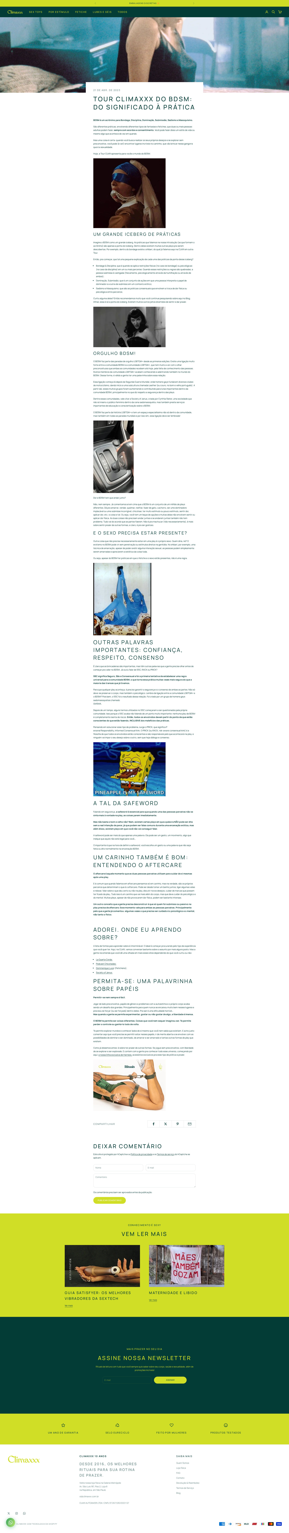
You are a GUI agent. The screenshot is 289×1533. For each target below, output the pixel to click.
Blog (178, 1492)
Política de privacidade (141, 1154)
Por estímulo (59, 11)
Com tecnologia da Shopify (42, 1524)
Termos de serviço (165, 1154)
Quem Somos (182, 1462)
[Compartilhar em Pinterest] (178, 1124)
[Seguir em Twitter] (8, 1513)
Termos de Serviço (185, 1488)
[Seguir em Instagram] (16, 1513)
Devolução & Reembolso (187, 1482)
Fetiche (81, 11)
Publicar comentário (109, 1200)
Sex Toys (36, 11)
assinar (170, 1380)
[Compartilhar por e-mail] (190, 1124)
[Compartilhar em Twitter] (165, 1124)
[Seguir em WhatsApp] (24, 1513)
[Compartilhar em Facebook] (153, 1124)
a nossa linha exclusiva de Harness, (115, 1054)
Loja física (181, 1467)
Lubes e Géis (102, 11)
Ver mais (69, 1305)
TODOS (122, 11)
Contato (180, 1477)
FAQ (178, 1472)
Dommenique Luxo (105, 968)
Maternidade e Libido (173, 1292)
